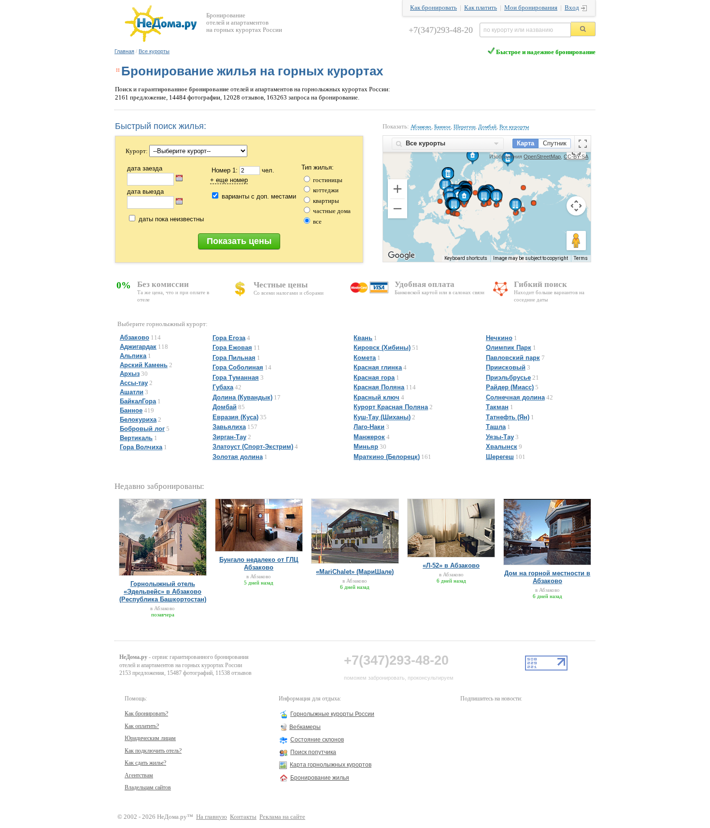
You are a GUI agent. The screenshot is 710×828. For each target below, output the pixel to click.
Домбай (487, 126)
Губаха (223, 387)
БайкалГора (138, 401)
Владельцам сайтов (148, 787)
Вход (572, 7)
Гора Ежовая (232, 347)
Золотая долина (238, 456)
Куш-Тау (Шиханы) (382, 417)
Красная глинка (378, 367)
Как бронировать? (146, 713)
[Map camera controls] (576, 205)
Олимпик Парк (508, 347)
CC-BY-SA (576, 156)
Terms (581, 258)
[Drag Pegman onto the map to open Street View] (576, 240)
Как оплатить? (142, 726)
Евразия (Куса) (235, 417)
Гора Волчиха (141, 447)
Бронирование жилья (319, 777)
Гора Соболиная (238, 367)
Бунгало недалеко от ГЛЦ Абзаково (258, 563)
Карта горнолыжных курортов (330, 764)
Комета (365, 357)
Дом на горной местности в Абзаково (547, 577)
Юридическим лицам (150, 738)
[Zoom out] (397, 208)
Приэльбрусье (508, 377)
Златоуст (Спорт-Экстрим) (253, 446)
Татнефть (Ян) (507, 417)
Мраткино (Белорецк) (387, 456)
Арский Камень (144, 365)
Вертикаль (136, 438)
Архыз (130, 373)
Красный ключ (376, 397)
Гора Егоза (229, 338)
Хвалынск (501, 446)
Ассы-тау (134, 382)
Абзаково (421, 126)
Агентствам (139, 775)
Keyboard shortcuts (465, 258)
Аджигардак (138, 346)
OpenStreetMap (542, 156)
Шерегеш (464, 126)
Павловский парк (513, 357)
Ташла (496, 426)
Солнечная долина (515, 397)
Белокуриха (138, 419)
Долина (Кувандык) (242, 397)
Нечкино (499, 338)
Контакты (243, 817)
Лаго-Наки (369, 426)
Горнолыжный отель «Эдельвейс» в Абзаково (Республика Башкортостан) (162, 591)
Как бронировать (433, 7)
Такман (497, 407)
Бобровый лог (142, 428)
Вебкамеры (305, 727)
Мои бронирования (530, 7)
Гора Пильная (234, 357)
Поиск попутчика (313, 752)
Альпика (133, 355)
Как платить (480, 7)
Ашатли (131, 392)
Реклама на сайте (282, 817)
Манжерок (369, 437)
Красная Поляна (379, 387)
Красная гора (374, 377)
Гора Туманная (236, 377)
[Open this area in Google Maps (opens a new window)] (401, 255)
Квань (363, 338)
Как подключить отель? (153, 750)
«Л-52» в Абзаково (451, 565)
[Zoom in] (397, 189)
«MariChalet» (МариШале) (355, 571)
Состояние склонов (317, 739)
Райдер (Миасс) (510, 387)
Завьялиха (229, 426)
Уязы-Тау (500, 437)
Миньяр (366, 446)
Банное (442, 126)
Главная (124, 51)
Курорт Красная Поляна (391, 407)
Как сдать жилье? (145, 762)
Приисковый (505, 367)
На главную (211, 817)
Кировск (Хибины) (382, 347)
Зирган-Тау (229, 437)
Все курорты (154, 51)
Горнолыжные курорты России (332, 714)
